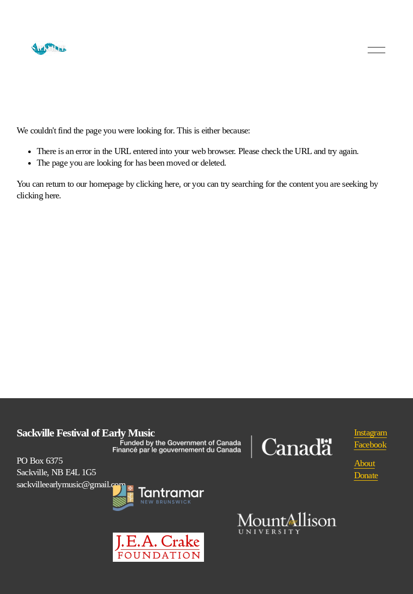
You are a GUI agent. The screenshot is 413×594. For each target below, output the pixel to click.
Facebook (370, 444)
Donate (366, 475)
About (364, 463)
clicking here (157, 184)
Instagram (370, 432)
